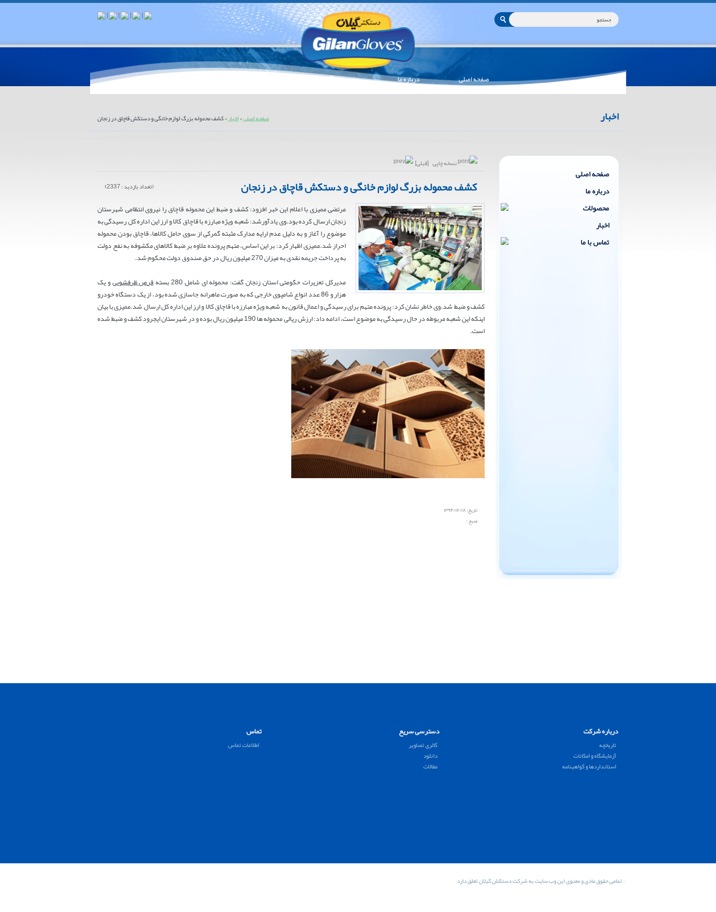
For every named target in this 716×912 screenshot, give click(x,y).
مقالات (430, 766)
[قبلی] (421, 163)
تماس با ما (595, 242)
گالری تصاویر (423, 745)
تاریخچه (607, 745)
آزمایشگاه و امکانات (594, 756)
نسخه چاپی (445, 163)
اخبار (233, 118)
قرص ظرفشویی (133, 282)
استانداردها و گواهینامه (589, 766)
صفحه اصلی (256, 118)
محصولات (596, 208)
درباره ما (597, 191)
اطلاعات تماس (243, 745)
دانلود (430, 756)
